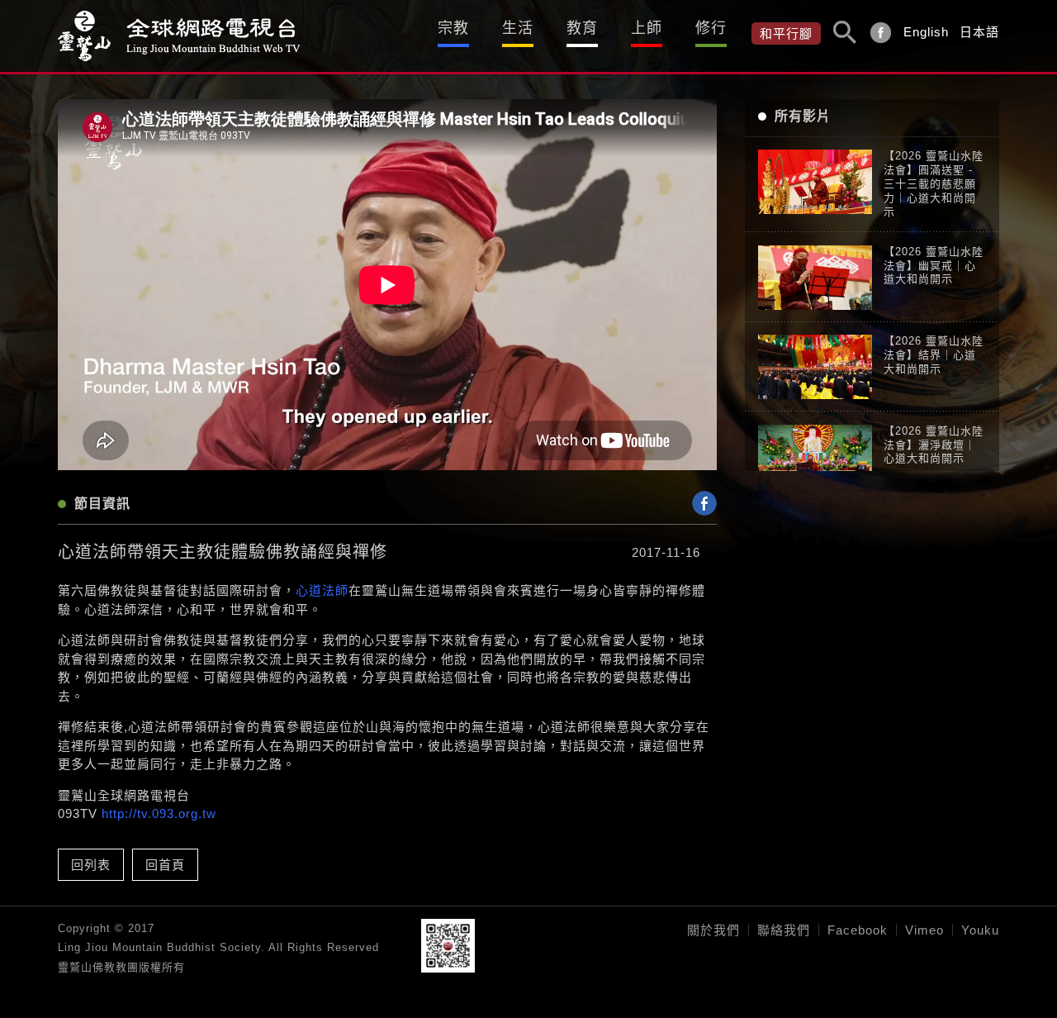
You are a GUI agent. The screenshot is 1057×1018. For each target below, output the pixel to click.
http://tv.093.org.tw (159, 813)
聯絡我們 (783, 930)
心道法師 (322, 590)
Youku (980, 930)
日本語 (979, 32)
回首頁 (165, 865)
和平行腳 (786, 33)
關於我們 (713, 930)
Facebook (857, 930)
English (926, 32)
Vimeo (924, 930)
